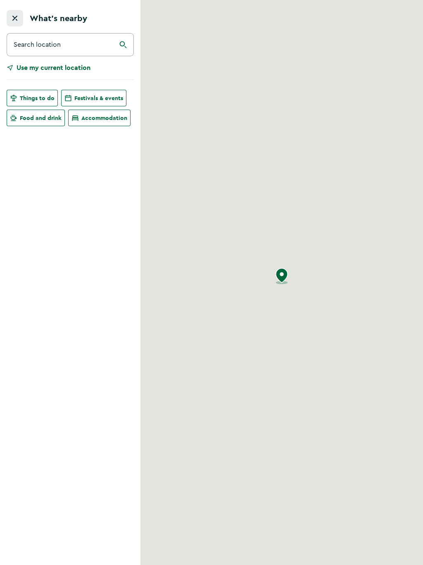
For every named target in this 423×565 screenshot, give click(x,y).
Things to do (37, 98)
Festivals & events (98, 98)
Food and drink (41, 118)
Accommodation (104, 118)
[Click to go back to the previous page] (15, 18)
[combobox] (70, 44)
